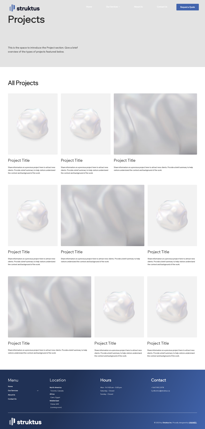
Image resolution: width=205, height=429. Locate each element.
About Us (11, 395)
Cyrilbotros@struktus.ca (160, 391)
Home (10, 386)
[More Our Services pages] (119, 6)
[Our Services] (38, 391)
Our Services (13, 390)
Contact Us (12, 399)
